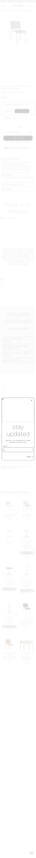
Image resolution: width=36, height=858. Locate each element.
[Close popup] (31, 400)
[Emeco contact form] (31, 853)
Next (29, 457)
